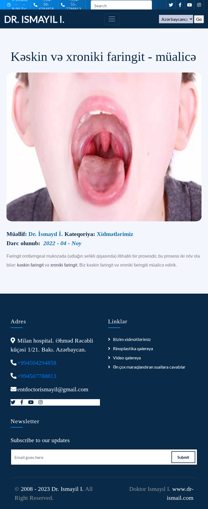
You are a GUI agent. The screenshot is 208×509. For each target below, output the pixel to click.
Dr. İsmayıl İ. (46, 234)
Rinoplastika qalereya (133, 348)
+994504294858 (36, 362)
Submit (183, 457)
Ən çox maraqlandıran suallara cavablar (149, 366)
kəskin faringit (30, 265)
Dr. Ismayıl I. (34, 19)
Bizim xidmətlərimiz (132, 339)
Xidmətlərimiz (115, 234)
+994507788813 (36, 376)
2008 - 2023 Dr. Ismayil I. (52, 488)
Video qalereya (127, 357)
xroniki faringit (63, 265)
